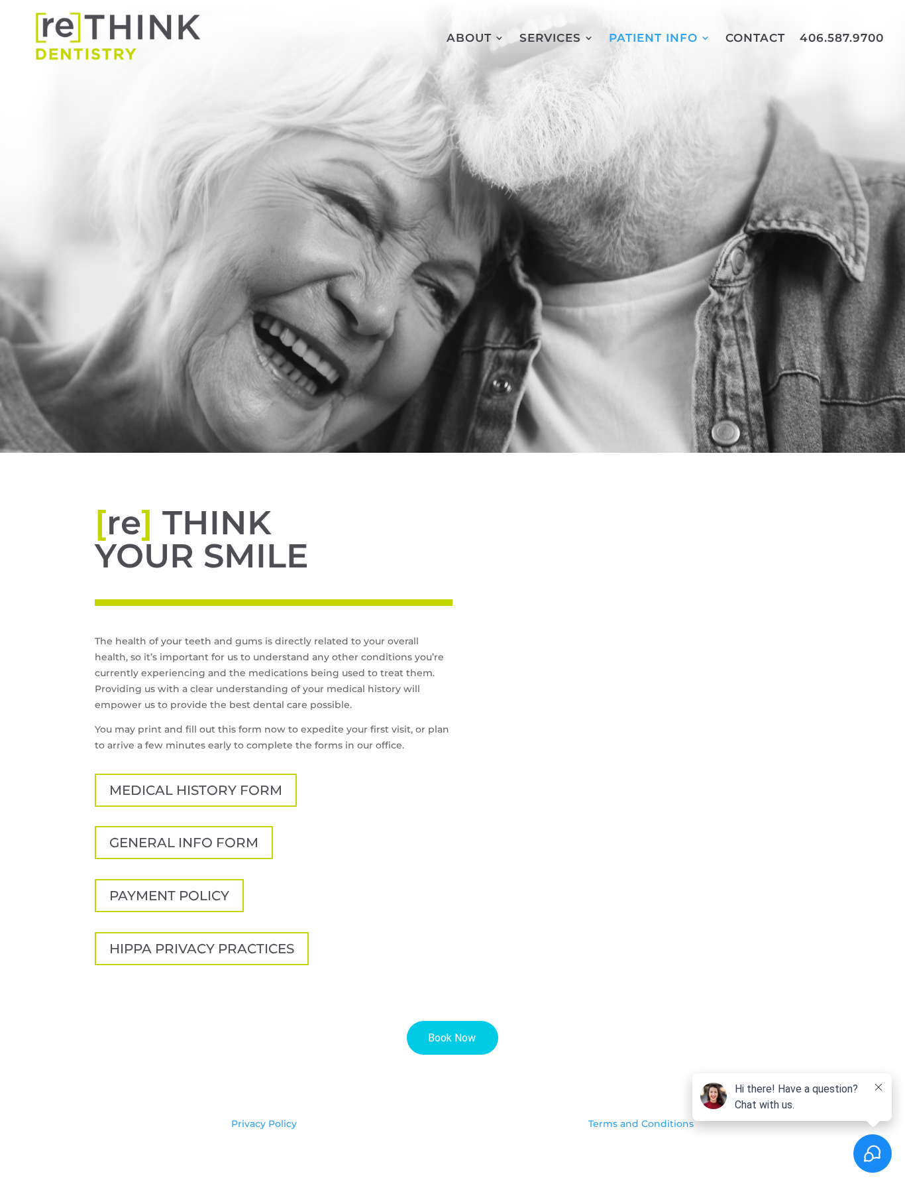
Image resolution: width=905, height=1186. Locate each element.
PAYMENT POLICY (169, 896)
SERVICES (550, 38)
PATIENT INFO (653, 38)
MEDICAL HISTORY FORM (195, 790)
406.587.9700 (842, 38)
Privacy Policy (264, 1124)
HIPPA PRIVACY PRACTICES (201, 949)
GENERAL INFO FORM (183, 843)
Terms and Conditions (641, 1124)
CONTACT (755, 38)
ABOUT (469, 38)
